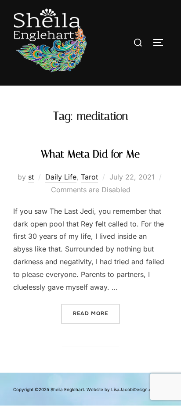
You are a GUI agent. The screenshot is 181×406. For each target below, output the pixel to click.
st (31, 176)
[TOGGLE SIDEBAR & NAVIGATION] (159, 42)
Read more (96, 310)
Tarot (89, 176)
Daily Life (60, 176)
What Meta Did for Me (90, 154)
